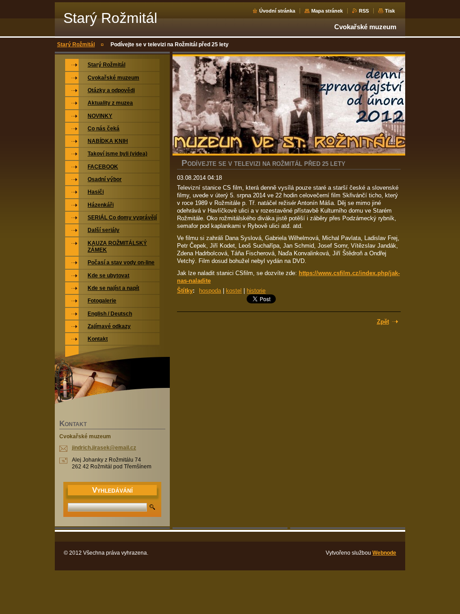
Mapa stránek (327, 10)
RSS (364, 10)
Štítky (185, 290)
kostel (234, 290)
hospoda (210, 290)
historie (256, 290)
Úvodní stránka (277, 10)
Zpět (383, 321)
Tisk (390, 10)
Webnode (384, 553)
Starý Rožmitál (76, 44)
